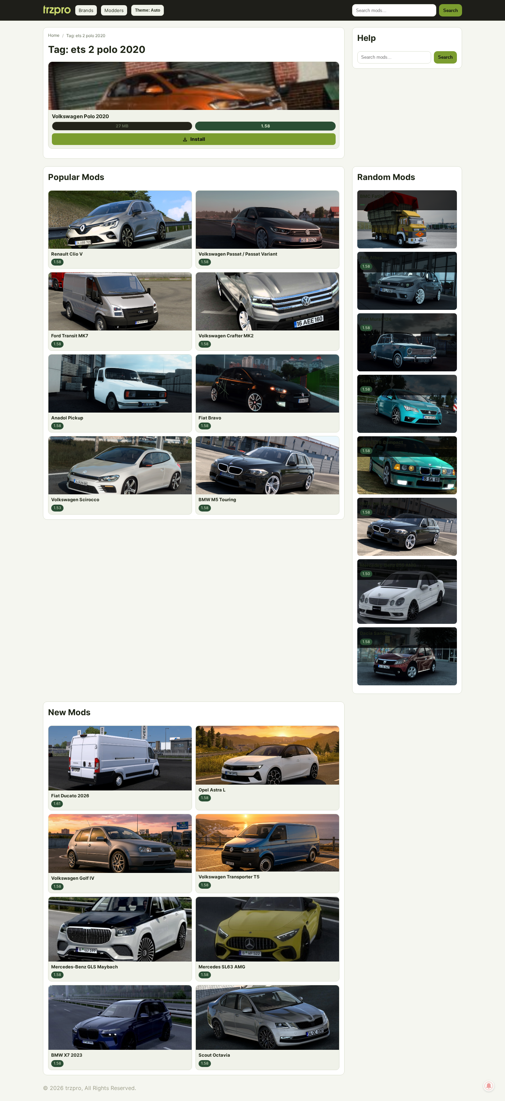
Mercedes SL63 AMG (222, 966)
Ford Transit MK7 (69, 335)
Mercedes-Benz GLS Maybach (84, 966)
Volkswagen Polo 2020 (80, 116)
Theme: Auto (147, 10)
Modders (114, 10)
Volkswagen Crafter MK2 (226, 335)
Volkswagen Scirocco (75, 499)
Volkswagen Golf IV (72, 878)
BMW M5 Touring (217, 499)
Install (197, 139)
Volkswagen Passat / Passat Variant (238, 254)
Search (450, 10)
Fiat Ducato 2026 (70, 795)
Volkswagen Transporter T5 (229, 876)
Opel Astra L (212, 789)
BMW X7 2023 (66, 1055)
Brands (86, 10)
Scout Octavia (214, 1055)
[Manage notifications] (488, 1085)
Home (53, 35)
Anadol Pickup (67, 417)
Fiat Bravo (210, 417)
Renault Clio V (67, 254)
